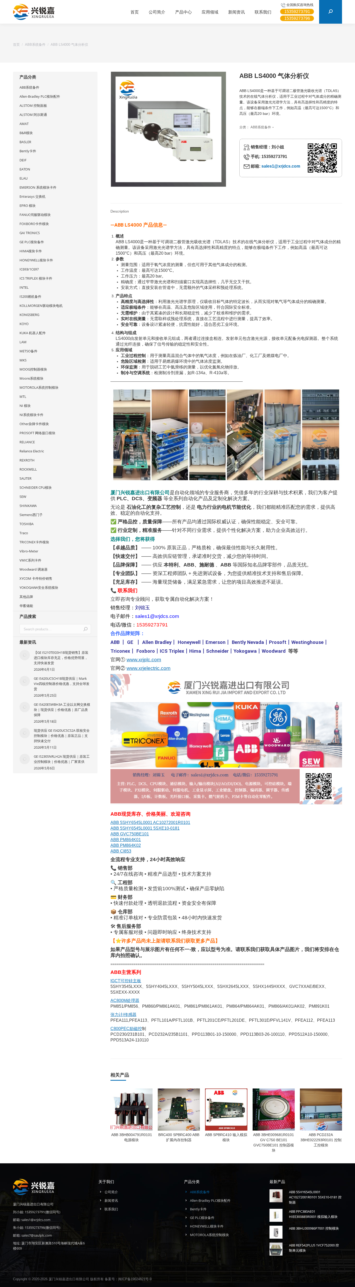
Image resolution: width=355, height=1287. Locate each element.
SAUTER (25, 478)
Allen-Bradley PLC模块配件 (39, 96)
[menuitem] (134, 12)
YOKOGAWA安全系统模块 (38, 587)
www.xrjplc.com (144, 659)
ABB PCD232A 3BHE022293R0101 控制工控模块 (320, 1140)
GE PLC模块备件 (31, 242)
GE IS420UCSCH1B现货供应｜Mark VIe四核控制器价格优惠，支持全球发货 (61, 683)
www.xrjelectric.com (148, 668)
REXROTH (27, 460)
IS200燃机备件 (30, 296)
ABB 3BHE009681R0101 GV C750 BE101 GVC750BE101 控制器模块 (273, 1142)
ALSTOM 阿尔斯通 (33, 114)
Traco (23, 533)
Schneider (217, 651)
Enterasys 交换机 (32, 196)
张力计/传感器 (123, 1014)
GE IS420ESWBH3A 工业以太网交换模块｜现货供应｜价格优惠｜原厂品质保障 (62, 709)
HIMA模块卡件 (30, 251)
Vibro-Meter (28, 551)
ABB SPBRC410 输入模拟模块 (226, 1137)
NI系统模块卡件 (31, 414)
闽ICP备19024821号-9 (135, 1279)
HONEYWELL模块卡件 (36, 260)
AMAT (24, 123)
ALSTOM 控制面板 (33, 105)
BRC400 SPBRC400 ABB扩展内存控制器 (178, 1137)
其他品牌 (26, 596)
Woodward (274, 651)
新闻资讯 (111, 1200)
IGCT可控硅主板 (125, 981)
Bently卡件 (27, 151)
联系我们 (111, 1209)
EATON (24, 169)
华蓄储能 (26, 605)
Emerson (216, 642)
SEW (22, 496)
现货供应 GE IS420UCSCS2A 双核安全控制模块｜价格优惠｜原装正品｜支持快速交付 (62, 735)
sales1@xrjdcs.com (280, 166)
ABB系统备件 (261, 127)
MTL (22, 396)
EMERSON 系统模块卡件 (37, 187)
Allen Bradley (157, 642)
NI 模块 (25, 405)
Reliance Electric (31, 451)
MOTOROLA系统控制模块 (38, 387)
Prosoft (277, 642)
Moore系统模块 (31, 378)
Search (85, 629)
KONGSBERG (29, 314)
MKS (23, 360)
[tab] (119, 208)
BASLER (25, 142)
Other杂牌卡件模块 (34, 423)
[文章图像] (24, 655)
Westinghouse (307, 642)
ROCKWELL (28, 469)
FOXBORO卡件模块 (34, 223)
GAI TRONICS (29, 232)
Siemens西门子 (31, 514)
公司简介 (111, 1192)
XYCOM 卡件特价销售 (35, 578)
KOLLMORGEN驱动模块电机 (41, 305)
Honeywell (189, 642)
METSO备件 (28, 351)
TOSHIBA (26, 524)
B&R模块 (26, 132)
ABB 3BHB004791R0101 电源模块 (131, 1137)
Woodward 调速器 (33, 569)
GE (130, 642)
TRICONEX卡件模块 (34, 542)
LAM (23, 342)
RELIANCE (27, 442)
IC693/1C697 (29, 269)
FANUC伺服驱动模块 (35, 214)
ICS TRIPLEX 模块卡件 (35, 278)
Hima (195, 651)
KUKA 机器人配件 (32, 333)
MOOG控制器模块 (33, 369)
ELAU (23, 178)
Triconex (120, 651)
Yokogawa (245, 651)
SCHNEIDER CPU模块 (35, 487)
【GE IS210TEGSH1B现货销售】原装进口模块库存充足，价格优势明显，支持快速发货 (61, 657)
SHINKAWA (28, 505)
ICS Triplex (172, 651)
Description (119, 211)
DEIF (23, 160)
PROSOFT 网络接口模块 (37, 433)
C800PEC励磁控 (126, 1028)
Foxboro (145, 651)
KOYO (24, 323)
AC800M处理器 (124, 1000)
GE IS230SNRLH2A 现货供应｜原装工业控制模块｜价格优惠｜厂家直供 (62, 759)
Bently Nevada (248, 642)
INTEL (24, 287)
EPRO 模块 (27, 205)
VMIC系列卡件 (30, 560)
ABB (115, 642)
